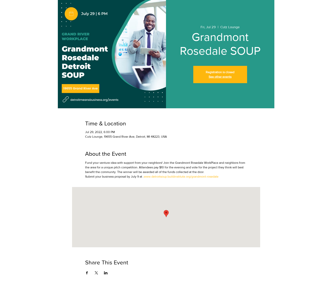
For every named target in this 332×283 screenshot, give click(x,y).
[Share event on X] (96, 272)
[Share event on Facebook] (87, 272)
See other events (220, 76)
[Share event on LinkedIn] (106, 272)
